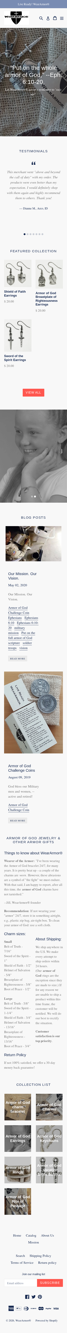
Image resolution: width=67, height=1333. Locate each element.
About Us (47, 1235)
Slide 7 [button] (42, 234)
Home (17, 1235)
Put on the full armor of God (21, 635)
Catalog (31, 1235)
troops (12, 647)
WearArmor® (23, 1320)
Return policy (47, 1262)
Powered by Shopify (47, 1320)
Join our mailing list (33, 1274)
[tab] (24, 234)
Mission (33, 1242)
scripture (14, 642)
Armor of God (18, 607)
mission (13, 632)
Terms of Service (22, 1262)
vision (23, 647)
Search (20, 1255)
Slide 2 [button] (27, 234)
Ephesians (15, 617)
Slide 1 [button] (24, 234)
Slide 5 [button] (36, 234)
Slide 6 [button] (39, 234)
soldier (27, 642)
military (19, 627)
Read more (17, 658)
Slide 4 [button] (33, 234)
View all (33, 392)
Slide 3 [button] (30, 234)
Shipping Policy (40, 1255)
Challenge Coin (18, 612)
